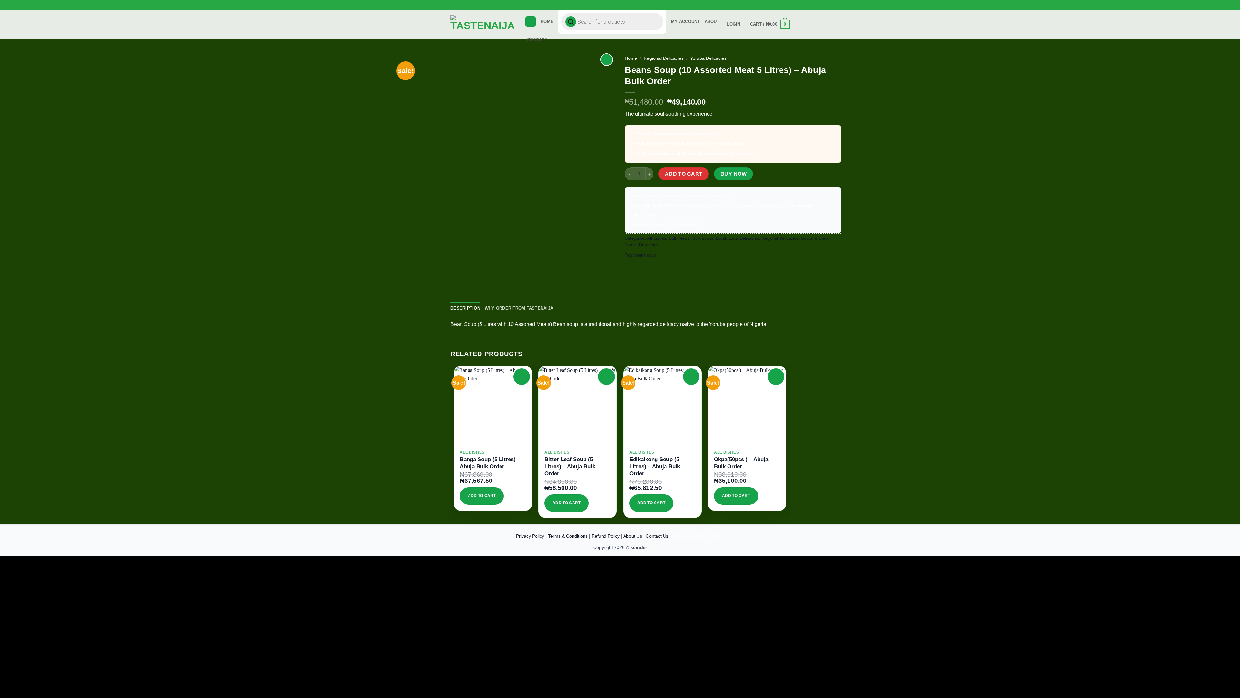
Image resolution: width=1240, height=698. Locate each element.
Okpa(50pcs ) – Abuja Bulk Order (741, 463)
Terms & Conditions (568, 536)
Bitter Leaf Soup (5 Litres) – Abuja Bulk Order (569, 466)
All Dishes (656, 238)
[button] (788, 9)
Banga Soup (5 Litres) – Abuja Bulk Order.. (490, 463)
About (712, 21)
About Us (632, 536)
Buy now (733, 174)
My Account (685, 21)
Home (547, 21)
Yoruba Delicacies (708, 58)
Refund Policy (606, 536)
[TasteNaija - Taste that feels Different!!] (482, 24)
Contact (537, 39)
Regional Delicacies (664, 58)
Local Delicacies (743, 238)
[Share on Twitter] (642, 269)
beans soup (645, 255)
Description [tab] (465, 308)
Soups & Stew (814, 238)
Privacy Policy (530, 536)
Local (721, 238)
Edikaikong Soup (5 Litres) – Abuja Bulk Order (654, 466)
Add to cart (684, 174)
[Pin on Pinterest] (665, 269)
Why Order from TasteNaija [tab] (519, 308)
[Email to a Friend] (654, 269)
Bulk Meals (679, 238)
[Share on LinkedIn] (677, 269)
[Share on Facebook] (630, 269)
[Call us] (793, 7)
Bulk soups (702, 238)
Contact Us (657, 536)
